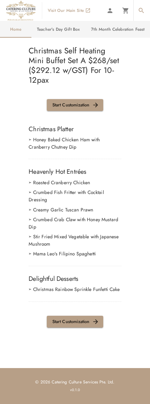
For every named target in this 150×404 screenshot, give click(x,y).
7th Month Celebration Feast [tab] (117, 29)
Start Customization (71, 105)
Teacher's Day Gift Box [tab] (58, 29)
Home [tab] (16, 29)
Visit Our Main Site (66, 10)
